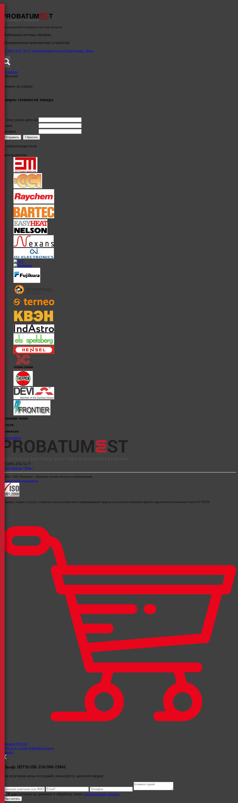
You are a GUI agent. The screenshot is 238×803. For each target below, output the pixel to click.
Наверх (7, 752)
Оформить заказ (41, 748)
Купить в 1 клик (15, 748)
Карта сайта (11, 438)
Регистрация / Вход (79, 51)
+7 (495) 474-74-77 (16, 51)
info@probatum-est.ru (48, 51)
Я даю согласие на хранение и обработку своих (63, 794)
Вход (29, 468)
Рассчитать (12, 798)
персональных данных (101, 794)
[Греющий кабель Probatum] (27, 20)
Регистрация (12, 468)
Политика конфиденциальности (20, 480)
